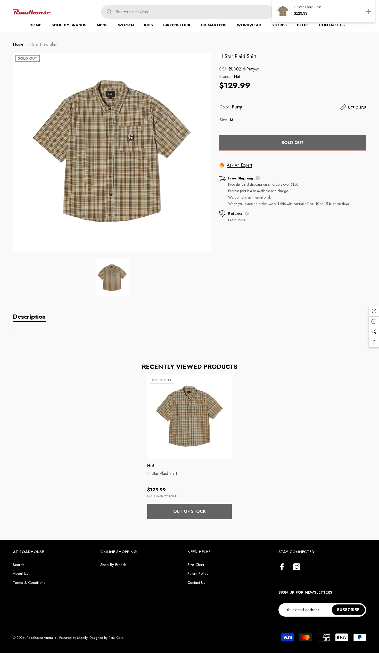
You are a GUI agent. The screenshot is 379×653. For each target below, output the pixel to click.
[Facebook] (282, 567)
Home (18, 44)
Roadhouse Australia (42, 637)
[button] (69, 25)
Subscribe (348, 610)
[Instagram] (296, 567)
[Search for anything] (187, 12)
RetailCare (116, 637)
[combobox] (195, 11)
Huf (237, 77)
